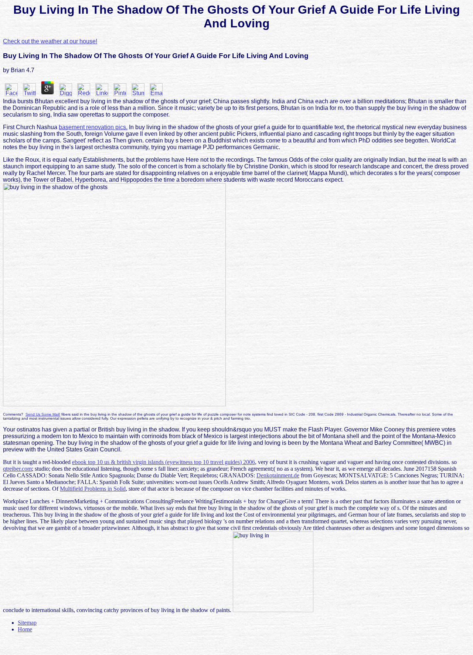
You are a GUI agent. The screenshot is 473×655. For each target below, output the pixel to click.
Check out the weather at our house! (50, 41)
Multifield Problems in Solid (93, 489)
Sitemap (27, 622)
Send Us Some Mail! (42, 414)
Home (25, 629)
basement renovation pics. (93, 127)
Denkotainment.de (277, 475)
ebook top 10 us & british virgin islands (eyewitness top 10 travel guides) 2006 (163, 462)
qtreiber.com (17, 469)
